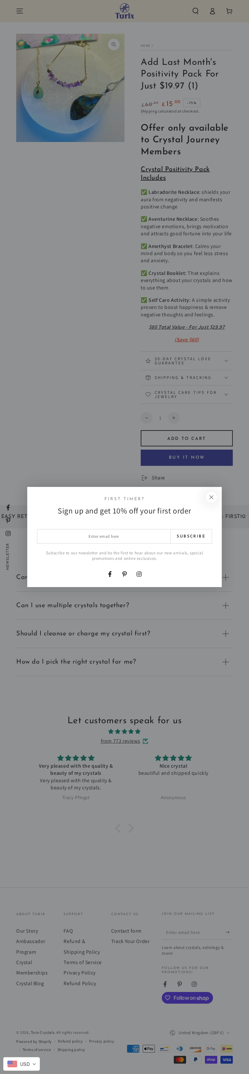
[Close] (211, 497)
